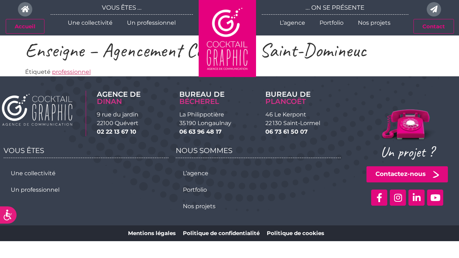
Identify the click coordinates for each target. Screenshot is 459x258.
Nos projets (374, 22)
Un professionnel (151, 22)
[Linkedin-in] (416, 198)
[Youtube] (435, 198)
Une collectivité (90, 22)
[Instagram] (398, 198)
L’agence (292, 22)
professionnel (71, 71)
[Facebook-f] (379, 198)
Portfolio (332, 22)
